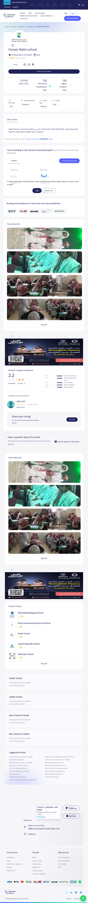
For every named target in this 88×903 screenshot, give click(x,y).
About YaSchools (64, 857)
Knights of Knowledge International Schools (59, 756)
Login (37, 190)
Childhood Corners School (17, 776)
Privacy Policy (78, 899)
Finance (9, 867)
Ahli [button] (11, 106)
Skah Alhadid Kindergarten (54, 774)
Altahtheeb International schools (56, 768)
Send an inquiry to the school (68, 441)
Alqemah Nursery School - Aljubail (20, 762)
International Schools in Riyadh (33, 4)
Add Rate (72, 419)
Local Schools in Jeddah (70, 4)
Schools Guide (37, 861)
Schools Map (36, 864)
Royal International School (54, 762)
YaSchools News (63, 861)
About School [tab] (12, 119)
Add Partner (11, 870)
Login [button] (73, 13)
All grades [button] (25, 104)
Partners (7, 7)
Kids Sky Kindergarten (16, 759)
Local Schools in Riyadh (48, 4)
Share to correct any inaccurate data (39, 139)
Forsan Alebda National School (19, 771)
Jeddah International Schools (55, 4)
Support (69, 899)
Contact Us (24, 18)
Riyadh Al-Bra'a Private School (55, 765)
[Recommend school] (25, 64)
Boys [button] (54, 104)
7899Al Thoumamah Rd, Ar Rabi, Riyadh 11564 (43, 828)
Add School (36, 867)
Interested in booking (44, 71)
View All (44, 324)
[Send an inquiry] (29, 64)
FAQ (59, 867)
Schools (22, 13)
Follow (15, 64)
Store (30, 13)
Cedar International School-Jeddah (21, 756)
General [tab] (14, 160)
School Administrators (19, 2)
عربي (82, 4)
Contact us (49, 190)
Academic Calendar (38, 874)
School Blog (62, 864)
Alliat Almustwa (14, 774)
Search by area (37, 870)
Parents (7, 2)
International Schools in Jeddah (41, 4)
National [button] (43, 106)
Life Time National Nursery (18, 768)
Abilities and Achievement (29, 16)
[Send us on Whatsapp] (83, 898)
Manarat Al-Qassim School (18, 765)
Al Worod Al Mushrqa (52, 776)
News (34, 857)
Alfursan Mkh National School (55, 771)
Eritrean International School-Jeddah (57, 759)
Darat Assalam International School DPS (22, 779)
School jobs (10, 857)
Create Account (72, 18)
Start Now (41, 816)
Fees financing (40, 13)
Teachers (15, 7)
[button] (66, 13)
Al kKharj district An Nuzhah (21, 55)
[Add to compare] (33, 64)
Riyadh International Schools (63, 4)
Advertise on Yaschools (14, 864)
